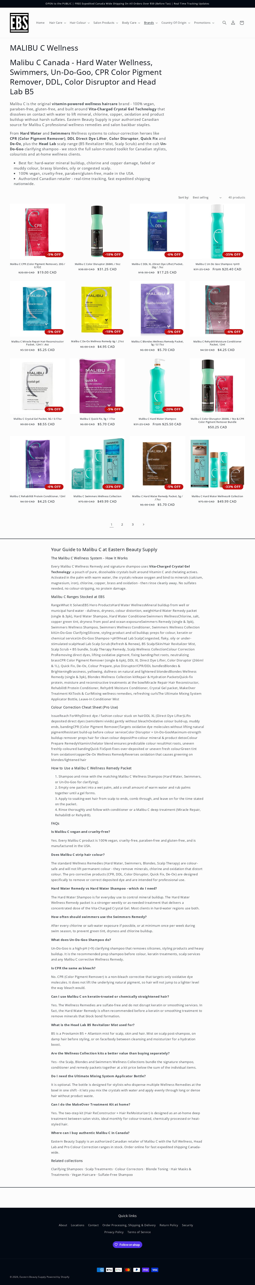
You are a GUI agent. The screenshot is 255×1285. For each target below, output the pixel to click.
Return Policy (169, 1225)
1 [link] (112, 524)
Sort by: (183, 197)
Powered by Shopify (58, 1276)
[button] (57, 23)
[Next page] (143, 524)
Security (187, 1225)
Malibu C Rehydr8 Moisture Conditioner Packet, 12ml (217, 343)
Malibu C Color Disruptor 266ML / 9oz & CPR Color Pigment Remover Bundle (217, 420)
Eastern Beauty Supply (33, 1276)
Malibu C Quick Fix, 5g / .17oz (97, 418)
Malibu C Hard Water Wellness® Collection (217, 496)
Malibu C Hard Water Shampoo (157, 418)
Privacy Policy (114, 1232)
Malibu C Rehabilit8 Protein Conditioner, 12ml (37, 496)
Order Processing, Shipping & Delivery (129, 1225)
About (63, 1225)
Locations (77, 1225)
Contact (93, 1225)
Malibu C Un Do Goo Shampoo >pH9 (218, 264)
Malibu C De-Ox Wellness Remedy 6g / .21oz (97, 341)
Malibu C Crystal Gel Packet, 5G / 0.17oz (37, 418)
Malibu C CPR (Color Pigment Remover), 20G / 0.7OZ (37, 265)
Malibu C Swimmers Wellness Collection (97, 496)
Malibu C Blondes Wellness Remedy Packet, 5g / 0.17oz (157, 343)
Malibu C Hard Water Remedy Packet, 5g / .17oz (157, 498)
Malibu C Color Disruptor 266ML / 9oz (97, 264)
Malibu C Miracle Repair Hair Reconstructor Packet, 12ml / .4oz (37, 343)
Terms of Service (139, 1232)
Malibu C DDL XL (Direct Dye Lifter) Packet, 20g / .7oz (157, 265)
